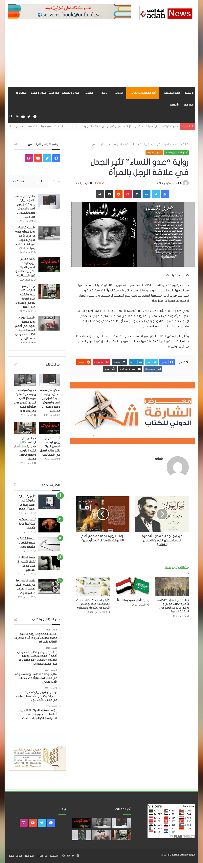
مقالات (89, 92)
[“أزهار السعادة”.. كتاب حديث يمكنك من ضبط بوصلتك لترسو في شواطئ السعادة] (93, 586)
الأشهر (38, 181)
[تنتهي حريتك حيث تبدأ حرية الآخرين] (49, 525)
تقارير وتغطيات (70, 92)
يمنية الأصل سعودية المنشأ (133, 600)
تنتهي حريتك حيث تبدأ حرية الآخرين (27, 523)
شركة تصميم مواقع (183, 854)
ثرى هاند (166, 854)
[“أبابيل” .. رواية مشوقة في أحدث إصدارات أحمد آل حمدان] (49, 502)
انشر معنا (188, 104)
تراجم (104, 92)
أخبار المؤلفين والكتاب (143, 92)
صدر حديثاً (54, 92)
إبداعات (119, 92)
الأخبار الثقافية (172, 92)
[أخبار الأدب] (166, 14)
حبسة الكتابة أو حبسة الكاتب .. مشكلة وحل (26, 542)
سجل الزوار (21, 92)
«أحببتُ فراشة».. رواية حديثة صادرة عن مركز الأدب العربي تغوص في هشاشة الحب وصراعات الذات (124, 126)
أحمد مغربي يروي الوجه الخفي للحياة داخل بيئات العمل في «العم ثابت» (25, 267)
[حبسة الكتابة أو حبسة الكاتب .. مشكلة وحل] (49, 544)
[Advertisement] (101, 57)
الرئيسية (189, 92)
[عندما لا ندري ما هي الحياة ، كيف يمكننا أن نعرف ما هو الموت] (49, 586)
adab (179, 183)
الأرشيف (174, 104)
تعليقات (18, 181)
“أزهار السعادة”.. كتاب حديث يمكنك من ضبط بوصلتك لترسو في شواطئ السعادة (93, 604)
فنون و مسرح (38, 92)
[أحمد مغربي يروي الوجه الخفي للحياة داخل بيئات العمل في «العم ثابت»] (49, 264)
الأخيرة (57, 181)
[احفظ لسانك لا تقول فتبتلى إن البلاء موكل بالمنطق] (49, 563)
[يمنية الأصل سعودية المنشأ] (132, 586)
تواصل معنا (16, 126)
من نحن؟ (46, 126)
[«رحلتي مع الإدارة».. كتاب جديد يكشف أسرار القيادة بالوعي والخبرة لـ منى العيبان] (49, 291)
